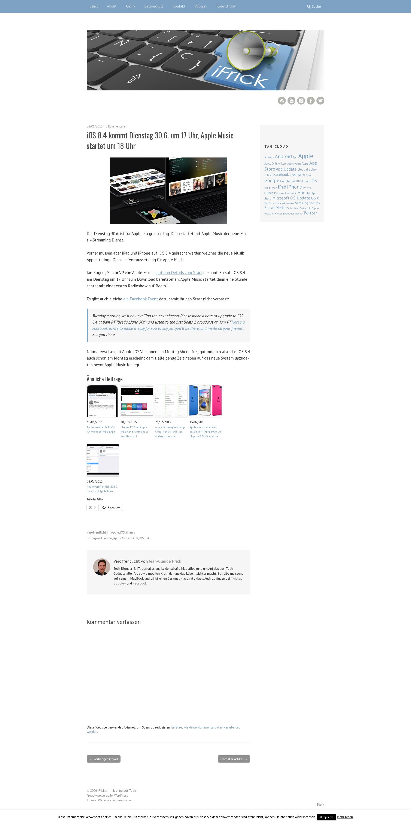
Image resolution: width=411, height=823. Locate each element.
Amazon (269, 157)
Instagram (301, 101)
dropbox (311, 169)
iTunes (130, 532)
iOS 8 (134, 538)
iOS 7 (274, 187)
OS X (315, 198)
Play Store (269, 203)
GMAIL (309, 175)
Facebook (311, 101)
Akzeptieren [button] (326, 817)
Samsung (301, 203)
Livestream (290, 193)
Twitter (320, 101)
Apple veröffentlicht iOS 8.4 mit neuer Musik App (101, 430)
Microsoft (280, 198)
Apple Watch (294, 163)
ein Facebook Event (140, 298)
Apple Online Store (275, 163)
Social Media (275, 207)
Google (271, 180)
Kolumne (279, 193)
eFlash (268, 175)
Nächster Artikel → (234, 759)
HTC (298, 181)
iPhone (294, 187)
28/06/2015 (95, 126)
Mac (301, 192)
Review (290, 203)
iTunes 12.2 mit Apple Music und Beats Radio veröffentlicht (134, 432)
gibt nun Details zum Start (178, 272)
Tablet (289, 208)
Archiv (130, 6)
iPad (282, 187)
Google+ (119, 583)
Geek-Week (297, 175)
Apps (305, 163)
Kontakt (179, 6)
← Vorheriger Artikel (103, 759)
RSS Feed (282, 101)
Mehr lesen (345, 817)
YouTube (291, 101)
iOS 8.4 (144, 538)
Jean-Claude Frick (165, 561)
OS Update (300, 198)
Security (314, 203)
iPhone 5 (308, 187)
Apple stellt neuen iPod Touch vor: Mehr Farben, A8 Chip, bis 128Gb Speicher (205, 432)
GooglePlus (287, 181)
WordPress (121, 795)
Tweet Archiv (226, 6)
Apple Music (121, 538)
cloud (301, 169)
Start (94, 6)
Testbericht (305, 208)
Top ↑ (320, 804)
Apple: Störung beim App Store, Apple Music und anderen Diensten (170, 432)
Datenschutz (154, 6)
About (111, 6)
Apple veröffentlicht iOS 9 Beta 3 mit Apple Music (102, 489)
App (295, 157)
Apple (115, 532)
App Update (286, 169)
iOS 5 (267, 187)
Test (296, 208)
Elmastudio (123, 800)
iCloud (305, 181)
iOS (122, 532)
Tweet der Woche (292, 213)
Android (283, 156)
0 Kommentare (115, 126)
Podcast (201, 6)
